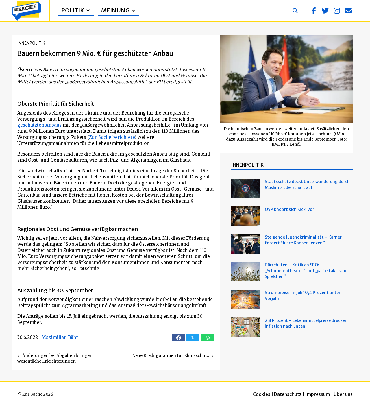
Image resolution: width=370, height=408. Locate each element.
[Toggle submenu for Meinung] (133, 10)
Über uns (343, 394)
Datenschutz (287, 394)
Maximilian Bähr (60, 337)
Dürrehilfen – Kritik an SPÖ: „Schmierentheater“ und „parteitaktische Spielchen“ (306, 270)
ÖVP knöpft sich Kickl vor (289, 209)
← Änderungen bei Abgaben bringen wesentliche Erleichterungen (54, 358)
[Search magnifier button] (295, 10)
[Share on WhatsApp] (207, 337)
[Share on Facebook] (178, 337)
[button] (313, 10)
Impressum (317, 394)
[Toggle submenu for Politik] (88, 10)
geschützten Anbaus (39, 125)
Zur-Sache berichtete (111, 137)
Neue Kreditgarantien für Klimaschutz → (173, 355)
